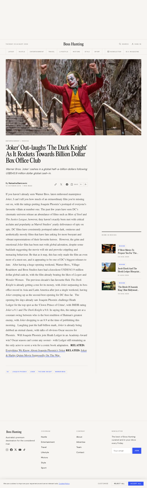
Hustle (22, 52)
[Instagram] (7, 449)
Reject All (119, 484)
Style (87, 52)
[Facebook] (11, 449)
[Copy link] (55, 184)
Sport (97, 52)
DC (8, 372)
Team (79, 447)
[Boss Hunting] (73, 44)
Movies (25, 141)
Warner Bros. (60, 372)
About (79, 437)
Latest (11, 52)
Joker (32, 372)
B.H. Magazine (132, 52)
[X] (15, 449)
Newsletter (115, 52)
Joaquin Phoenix (19, 372)
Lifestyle (63, 52)
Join (137, 451)
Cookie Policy (64, 483)
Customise (103, 484)
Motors (76, 52)
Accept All (135, 484)
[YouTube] (20, 449)
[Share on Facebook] (67, 184)
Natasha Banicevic (18, 183)
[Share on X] (61, 184)
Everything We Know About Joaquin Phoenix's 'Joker (35, 350)
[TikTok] (24, 449)
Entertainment (37, 52)
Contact (80, 452)
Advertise (80, 442)
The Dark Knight (45, 372)
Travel (52, 52)
